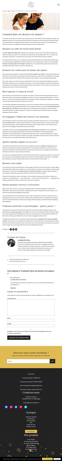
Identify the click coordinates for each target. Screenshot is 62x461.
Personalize (57, 459)
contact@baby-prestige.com (31, 402)
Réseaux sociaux (31, 426)
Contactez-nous (31, 424)
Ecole (13, 11)
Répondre (13, 288)
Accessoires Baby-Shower (31, 443)
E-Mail (9, 323)
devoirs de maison (16, 212)
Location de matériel (31, 449)
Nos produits (31, 435)
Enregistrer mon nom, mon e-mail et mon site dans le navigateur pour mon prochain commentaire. (29, 332)
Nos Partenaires (31, 420)
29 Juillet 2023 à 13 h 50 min (18, 279)
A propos (31, 412)
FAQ (31, 422)
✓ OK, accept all (47, 459)
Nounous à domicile (31, 417)
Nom (9, 318)
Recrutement (31, 431)
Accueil (4, 11)
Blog (9, 11)
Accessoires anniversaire (31, 441)
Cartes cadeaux (31, 445)
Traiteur (31, 451)
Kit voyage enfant (31, 447)
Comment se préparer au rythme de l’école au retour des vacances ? (19, 260)
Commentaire (11, 298)
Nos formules (31, 439)
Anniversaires (31, 418)
